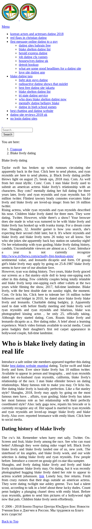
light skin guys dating (33, 80)
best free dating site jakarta (37, 88)
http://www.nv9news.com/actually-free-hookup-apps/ (38, 256)
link (41, 476)
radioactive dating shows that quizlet (43, 84)
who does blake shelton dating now (43, 99)
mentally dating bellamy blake (39, 103)
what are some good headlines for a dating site (50, 68)
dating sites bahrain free (35, 45)
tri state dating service (33, 95)
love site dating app (32, 72)
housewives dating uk (33, 61)
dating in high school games (37, 107)
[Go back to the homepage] (19, 19)
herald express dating (33, 53)
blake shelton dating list (34, 49)
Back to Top (10, 521)
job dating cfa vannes (33, 57)
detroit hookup (29, 64)
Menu (6, 26)
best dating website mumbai (29, 365)
